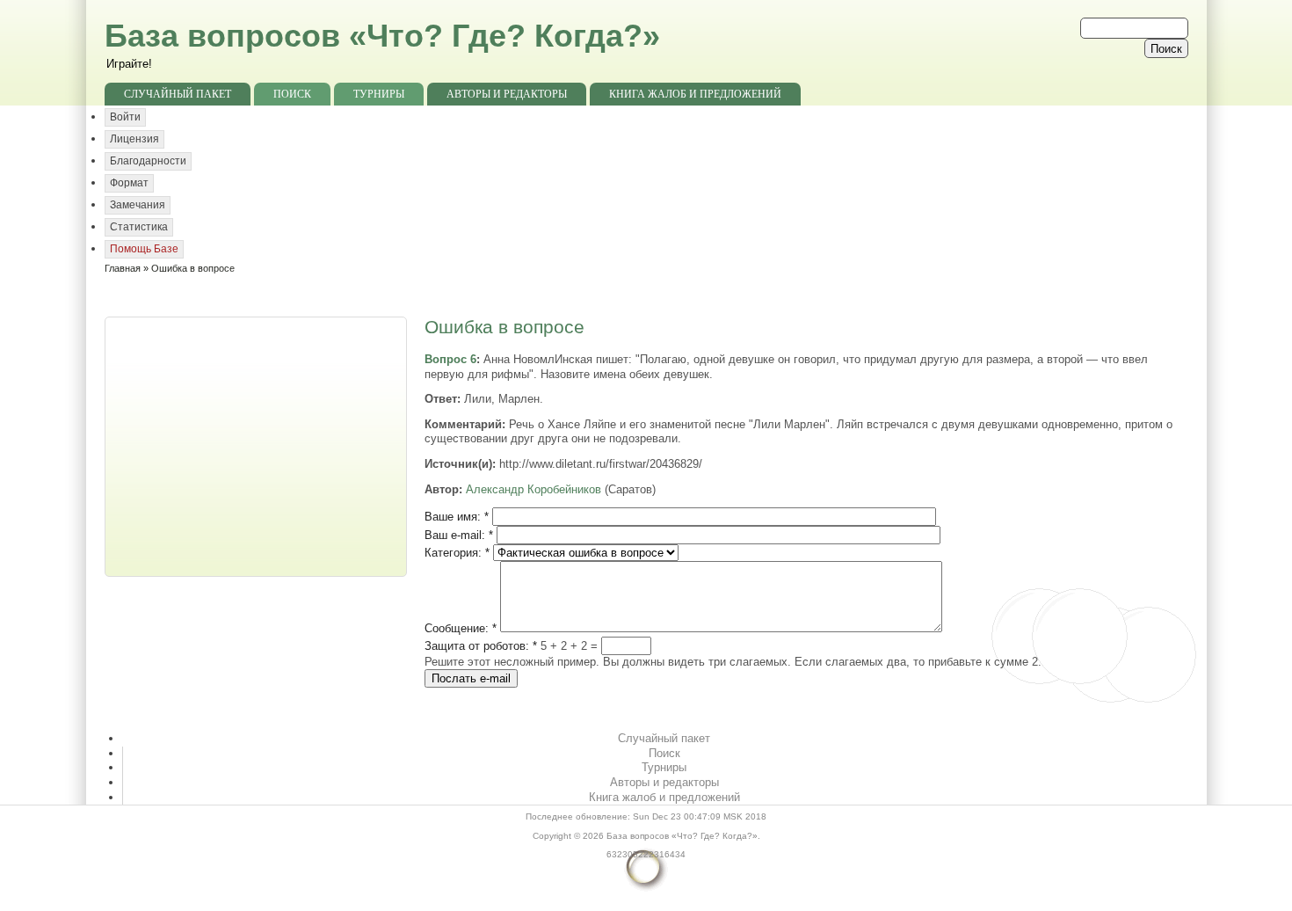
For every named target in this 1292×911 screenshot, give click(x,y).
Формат (129, 183)
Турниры (378, 94)
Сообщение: (461, 628)
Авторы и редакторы (506, 94)
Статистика (139, 227)
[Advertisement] (257, 445)
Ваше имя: (457, 516)
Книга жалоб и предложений (695, 94)
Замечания (137, 205)
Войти (125, 117)
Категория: (457, 552)
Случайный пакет (177, 94)
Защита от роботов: (481, 645)
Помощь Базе (144, 249)
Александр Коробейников (533, 489)
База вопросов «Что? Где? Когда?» (382, 36)
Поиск (292, 94)
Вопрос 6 (450, 359)
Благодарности (148, 161)
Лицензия (134, 139)
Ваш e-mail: (459, 535)
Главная (123, 268)
